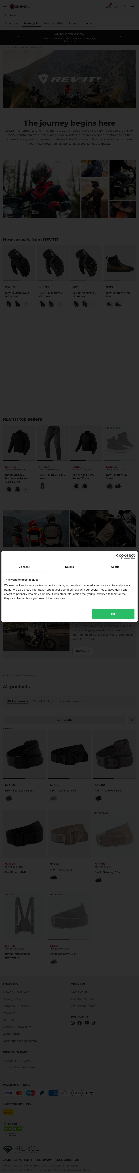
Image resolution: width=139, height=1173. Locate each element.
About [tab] (115, 566)
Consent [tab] (24, 566)
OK (113, 614)
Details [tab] (69, 566)
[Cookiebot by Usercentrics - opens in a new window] (119, 556)
